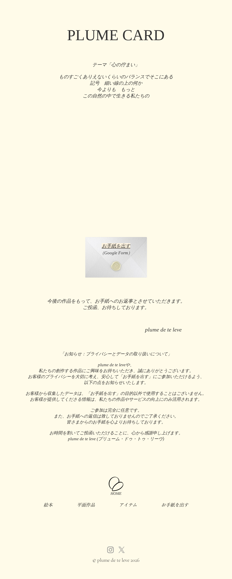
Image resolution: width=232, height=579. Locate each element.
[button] (48, 505)
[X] (121, 549)
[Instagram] (110, 549)
